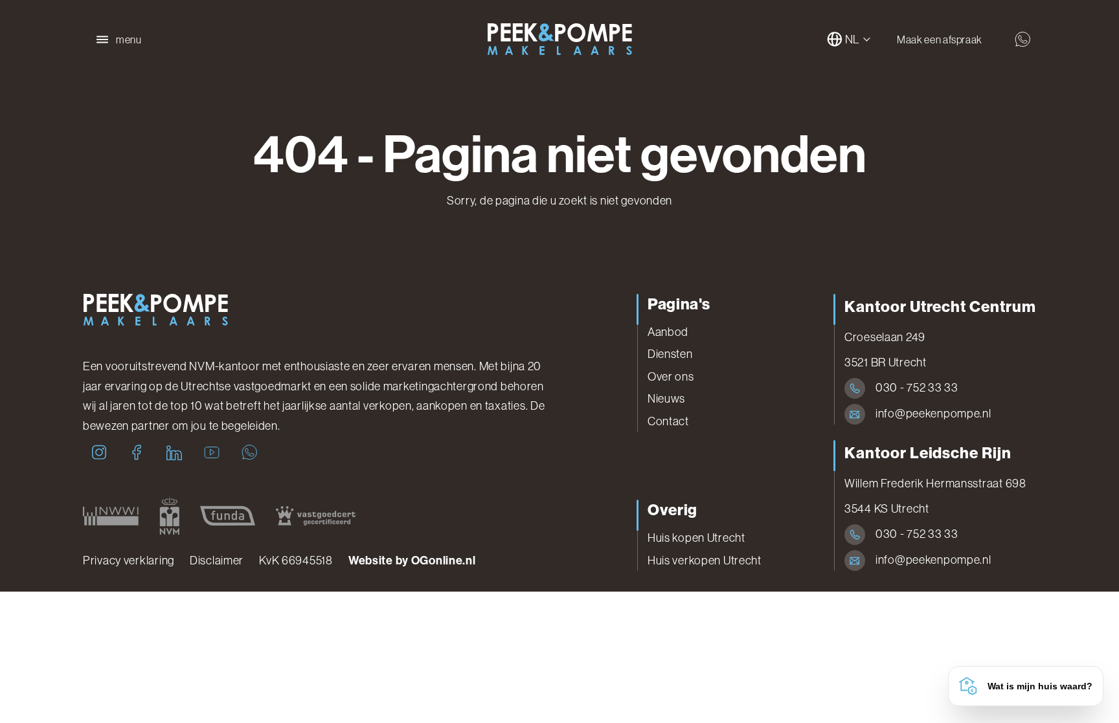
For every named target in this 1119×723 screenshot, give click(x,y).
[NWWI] (111, 515)
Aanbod (668, 332)
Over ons (671, 376)
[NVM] (169, 515)
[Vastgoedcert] (316, 515)
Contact (668, 421)
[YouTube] (212, 452)
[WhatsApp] (249, 452)
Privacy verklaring (128, 560)
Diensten (670, 354)
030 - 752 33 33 (917, 387)
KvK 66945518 (296, 560)
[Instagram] (99, 452)
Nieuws (666, 398)
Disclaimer (216, 560)
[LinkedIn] (174, 452)
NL (852, 39)
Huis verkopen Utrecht (705, 560)
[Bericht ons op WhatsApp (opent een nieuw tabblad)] (1022, 39)
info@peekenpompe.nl (933, 413)
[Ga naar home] (559, 39)
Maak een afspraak (939, 39)
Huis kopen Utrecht (696, 537)
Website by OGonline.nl (412, 560)
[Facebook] (136, 452)
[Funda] (227, 515)
